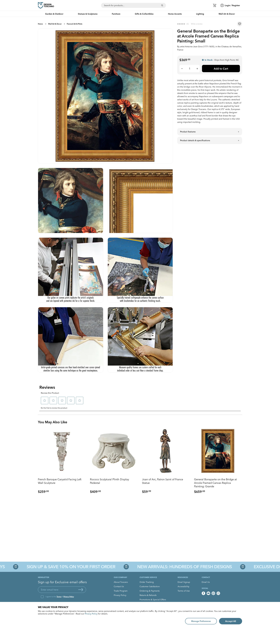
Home (40, 24)
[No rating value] (182, 24)
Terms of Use (184, 591)
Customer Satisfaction (150, 586)
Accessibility (183, 586)
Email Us (206, 582)
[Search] (162, 5)
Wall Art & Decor (55, 24)
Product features (188, 131)
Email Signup (184, 582)
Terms (59, 596)
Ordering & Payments (150, 591)
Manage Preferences (201, 621)
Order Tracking (147, 582)
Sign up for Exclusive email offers (62, 582)
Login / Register (232, 5)
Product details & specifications (195, 140)
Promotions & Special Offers (153, 599)
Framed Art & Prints (74, 24)
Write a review (196, 24)
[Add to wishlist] (239, 23)
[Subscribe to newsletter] (81, 589)
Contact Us (119, 586)
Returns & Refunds (148, 595)
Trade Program (120, 591)
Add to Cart (221, 68)
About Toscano (121, 582)
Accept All (230, 621)
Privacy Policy (68, 596)
